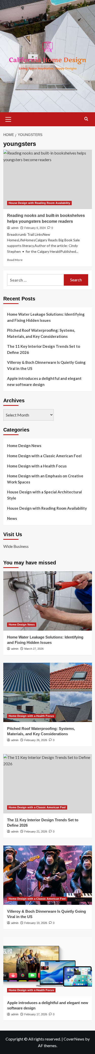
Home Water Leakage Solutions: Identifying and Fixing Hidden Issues (46, 317)
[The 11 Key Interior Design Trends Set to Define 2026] (47, 783)
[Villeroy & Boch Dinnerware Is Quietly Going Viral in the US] (47, 875)
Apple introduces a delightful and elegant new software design (44, 381)
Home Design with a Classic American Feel (44, 455)
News (12, 518)
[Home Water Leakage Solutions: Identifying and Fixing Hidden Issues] (47, 601)
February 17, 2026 (35, 1014)
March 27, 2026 (34, 648)
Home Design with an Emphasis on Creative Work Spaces (45, 479)
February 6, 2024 (35, 227)
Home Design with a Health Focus (37, 466)
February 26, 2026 (35, 740)
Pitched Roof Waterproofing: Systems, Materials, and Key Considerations (41, 333)
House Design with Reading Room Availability (39, 202)
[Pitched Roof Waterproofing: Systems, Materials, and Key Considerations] (47, 692)
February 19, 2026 (35, 922)
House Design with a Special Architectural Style (44, 495)
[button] (8, 118)
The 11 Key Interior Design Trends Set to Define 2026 (43, 349)
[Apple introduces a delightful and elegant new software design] (47, 966)
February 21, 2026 (35, 831)
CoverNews (74, 1038)
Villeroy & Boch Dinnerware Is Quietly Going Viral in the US (46, 365)
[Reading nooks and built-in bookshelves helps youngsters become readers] (47, 179)
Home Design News (24, 445)
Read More (15, 260)
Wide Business (16, 546)
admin (14, 227)
